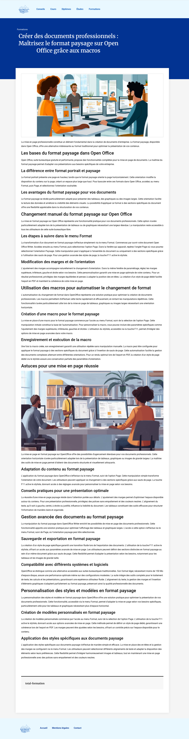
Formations (94, 9)
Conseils (40, 9)
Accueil (43, 728)
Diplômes (66, 9)
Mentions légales (60, 728)
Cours (53, 9)
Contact (77, 728)
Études (80, 9)
